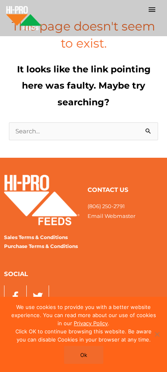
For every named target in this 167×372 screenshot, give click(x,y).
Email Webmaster (111, 216)
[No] (157, 334)
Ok (83, 355)
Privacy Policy (91, 323)
